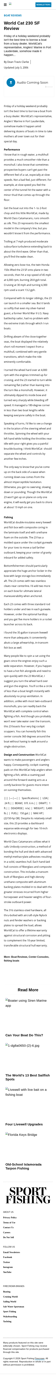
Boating (6, 1292)
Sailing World (9, 1301)
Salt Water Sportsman (13, 1306)
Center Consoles (39, 957)
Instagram (8, 1267)
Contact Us (8, 1227)
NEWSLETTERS (43, 5)
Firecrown (39, 1358)
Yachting (7, 1321)
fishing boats (11, 960)
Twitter (6, 1262)
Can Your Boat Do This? (24, 1035)
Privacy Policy (10, 1217)
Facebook (7, 1257)
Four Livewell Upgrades (24, 1124)
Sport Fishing (9, 1311)
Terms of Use (9, 1222)
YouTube (7, 1272)
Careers (6, 1232)
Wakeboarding (10, 1316)
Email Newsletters (11, 1252)
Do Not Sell (8, 1237)
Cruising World (10, 1297)
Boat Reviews (13, 15)
